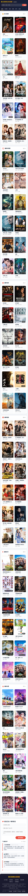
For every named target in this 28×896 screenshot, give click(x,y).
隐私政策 (22, 879)
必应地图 (14, 891)
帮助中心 (11, 881)
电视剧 (6, 9)
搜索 (25, 5)
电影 (10, 9)
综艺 (16, 9)
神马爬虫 (19, 891)
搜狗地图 (23, 891)
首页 (2, 9)
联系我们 (11, 879)
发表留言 (21, 837)
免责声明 (17, 879)
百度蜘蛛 (10, 891)
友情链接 (17, 881)
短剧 (13, 9)
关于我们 (6, 879)
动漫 (20, 9)
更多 (24, 13)
